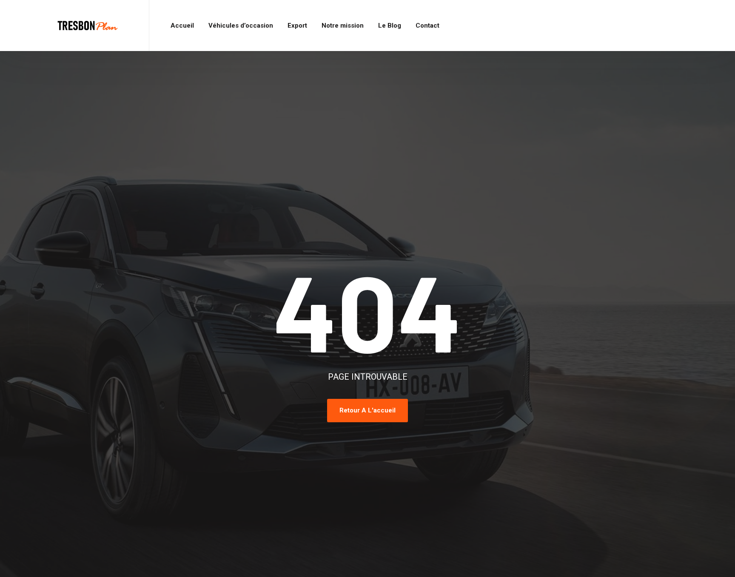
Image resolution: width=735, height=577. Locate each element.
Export (297, 25)
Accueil (182, 25)
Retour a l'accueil (367, 410)
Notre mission (343, 25)
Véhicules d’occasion (240, 25)
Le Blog (389, 25)
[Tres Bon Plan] (88, 25)
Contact (427, 25)
